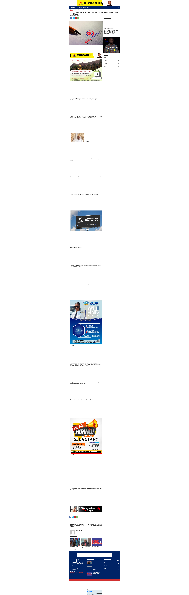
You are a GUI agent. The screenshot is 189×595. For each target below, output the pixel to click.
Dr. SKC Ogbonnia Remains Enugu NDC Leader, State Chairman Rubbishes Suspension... (97, 568)
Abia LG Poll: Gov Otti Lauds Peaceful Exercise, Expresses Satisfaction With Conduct (77, 525)
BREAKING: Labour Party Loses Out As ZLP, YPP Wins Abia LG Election (95, 525)
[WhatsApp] (78, 18)
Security (105, 66)
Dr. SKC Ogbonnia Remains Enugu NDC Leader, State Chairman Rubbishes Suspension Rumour (85, 547)
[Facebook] (71, 18)
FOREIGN (105, 60)
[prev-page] (100, 536)
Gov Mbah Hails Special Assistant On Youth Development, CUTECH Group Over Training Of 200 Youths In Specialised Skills (75, 548)
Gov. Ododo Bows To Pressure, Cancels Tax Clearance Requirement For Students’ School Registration (111, 31)
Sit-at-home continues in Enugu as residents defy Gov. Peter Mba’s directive (110, 20)
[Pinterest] (76, 18)
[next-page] (101, 536)
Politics (73, 9)
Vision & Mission (86, 7)
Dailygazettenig (73, 15)
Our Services (79, 7)
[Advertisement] (86, 91)
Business (105, 568)
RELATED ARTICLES (73, 536)
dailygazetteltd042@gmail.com (76, 572)
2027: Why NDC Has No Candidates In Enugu (95, 547)
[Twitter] (74, 18)
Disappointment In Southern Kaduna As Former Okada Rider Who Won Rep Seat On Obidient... (111, 26)
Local (104, 562)
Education (105, 63)
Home (71, 9)
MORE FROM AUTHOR (81, 536)
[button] (118, 7)
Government (105, 565)
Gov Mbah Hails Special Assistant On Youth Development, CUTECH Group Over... (96, 562)
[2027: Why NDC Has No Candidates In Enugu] (97, 542)
